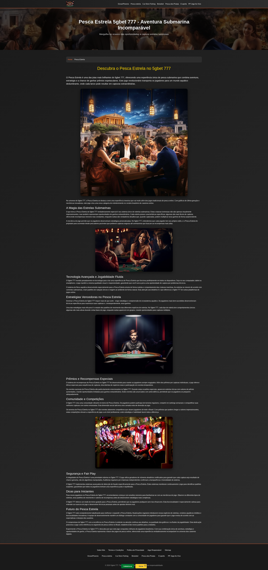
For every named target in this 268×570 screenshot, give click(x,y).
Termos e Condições (116, 550)
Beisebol (160, 4)
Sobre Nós (101, 550)
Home (70, 59)
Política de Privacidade (135, 550)
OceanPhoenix (123, 4)
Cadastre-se (127, 566)
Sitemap (168, 550)
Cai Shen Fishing (148, 4)
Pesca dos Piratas (172, 4)
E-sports (184, 4)
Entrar (141, 566)
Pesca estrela (136, 4)
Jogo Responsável (154, 550)
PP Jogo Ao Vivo (194, 4)
